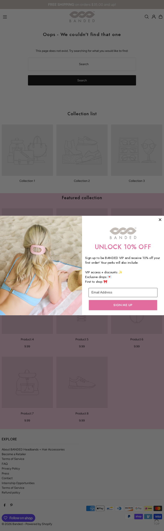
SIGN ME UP (122, 305)
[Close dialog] (160, 219)
